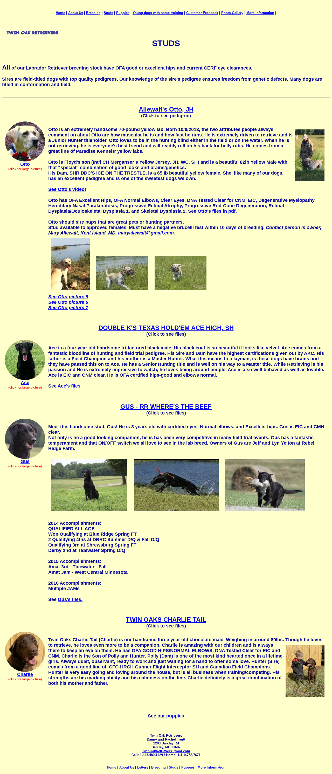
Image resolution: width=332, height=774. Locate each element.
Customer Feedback (202, 13)
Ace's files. (70, 386)
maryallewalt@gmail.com (146, 233)
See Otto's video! (67, 189)
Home (60, 13)
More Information (260, 13)
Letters (142, 767)
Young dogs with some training (158, 13)
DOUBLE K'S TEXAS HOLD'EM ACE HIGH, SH (166, 327)
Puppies (122, 13)
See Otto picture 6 (68, 302)
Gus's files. (70, 599)
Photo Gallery (232, 13)
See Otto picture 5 (68, 296)
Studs (108, 13)
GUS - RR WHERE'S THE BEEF (166, 406)
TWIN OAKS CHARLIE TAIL (166, 619)
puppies (175, 715)
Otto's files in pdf (217, 211)
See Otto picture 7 (68, 307)
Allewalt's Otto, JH (166, 109)
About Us (75, 13)
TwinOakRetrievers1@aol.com (166, 751)
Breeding (93, 13)
